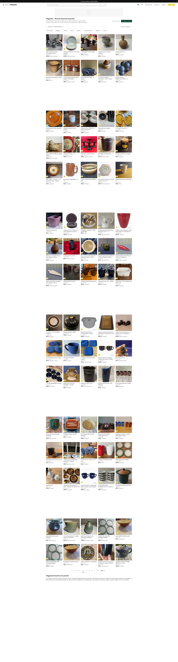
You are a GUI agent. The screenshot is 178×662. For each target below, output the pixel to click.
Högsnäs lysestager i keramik (87, 153)
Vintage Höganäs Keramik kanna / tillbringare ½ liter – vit (106, 231)
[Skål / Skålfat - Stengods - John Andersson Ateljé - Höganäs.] (54, 170)
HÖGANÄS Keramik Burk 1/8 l (104, 153)
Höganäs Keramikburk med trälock (123, 485)
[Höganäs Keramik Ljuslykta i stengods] (106, 42)
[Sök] (100, 5)
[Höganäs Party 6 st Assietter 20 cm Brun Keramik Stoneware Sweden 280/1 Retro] (71, 221)
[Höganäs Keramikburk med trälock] (124, 476)
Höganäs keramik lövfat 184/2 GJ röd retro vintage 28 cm (123, 256)
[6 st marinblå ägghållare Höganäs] (54, 374)
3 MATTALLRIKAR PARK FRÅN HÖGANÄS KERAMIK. (52, 562)
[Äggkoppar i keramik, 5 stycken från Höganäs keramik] (124, 424)
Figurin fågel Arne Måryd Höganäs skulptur (54, 154)
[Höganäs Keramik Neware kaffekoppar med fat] (106, 424)
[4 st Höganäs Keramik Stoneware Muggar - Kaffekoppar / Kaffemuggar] (71, 68)
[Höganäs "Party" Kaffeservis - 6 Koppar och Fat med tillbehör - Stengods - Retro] (124, 323)
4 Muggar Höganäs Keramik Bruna (88, 281)
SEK (142, 4)
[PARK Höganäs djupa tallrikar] (124, 450)
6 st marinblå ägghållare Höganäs (53, 383)
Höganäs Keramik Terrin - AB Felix (106, 281)
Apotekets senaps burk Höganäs (123, 153)
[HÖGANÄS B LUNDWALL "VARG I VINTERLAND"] (89, 221)
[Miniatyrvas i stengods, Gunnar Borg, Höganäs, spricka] (54, 246)
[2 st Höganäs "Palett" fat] (124, 119)
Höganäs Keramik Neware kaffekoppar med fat (104, 434)
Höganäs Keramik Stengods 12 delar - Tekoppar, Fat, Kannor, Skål (71, 486)
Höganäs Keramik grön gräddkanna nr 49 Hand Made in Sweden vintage (106, 256)
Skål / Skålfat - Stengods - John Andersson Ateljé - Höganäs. (53, 180)
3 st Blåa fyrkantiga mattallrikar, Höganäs (88, 358)
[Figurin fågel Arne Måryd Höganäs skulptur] (54, 144)
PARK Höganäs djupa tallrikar (122, 459)
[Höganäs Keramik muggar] (106, 119)
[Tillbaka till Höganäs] (47, 27)
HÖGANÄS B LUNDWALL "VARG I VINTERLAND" (88, 231)
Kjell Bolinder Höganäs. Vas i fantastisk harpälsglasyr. (87, 536)
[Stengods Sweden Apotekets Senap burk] (54, 424)
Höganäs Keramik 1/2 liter (86, 383)
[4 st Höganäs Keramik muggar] (89, 42)
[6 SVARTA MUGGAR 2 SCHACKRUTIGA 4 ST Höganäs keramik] (106, 476)
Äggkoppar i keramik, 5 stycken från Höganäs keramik (123, 434)
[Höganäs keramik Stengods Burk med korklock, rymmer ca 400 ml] (106, 552)
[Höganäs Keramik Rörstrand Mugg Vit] (124, 170)
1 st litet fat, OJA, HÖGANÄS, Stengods (53, 333)
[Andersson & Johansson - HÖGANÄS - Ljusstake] (71, 374)
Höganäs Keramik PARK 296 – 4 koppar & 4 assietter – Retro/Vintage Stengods (88, 129)
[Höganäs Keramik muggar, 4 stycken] (89, 68)
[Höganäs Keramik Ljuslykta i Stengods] (54, 526)
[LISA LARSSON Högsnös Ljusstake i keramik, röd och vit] (106, 170)
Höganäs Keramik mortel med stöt (54, 459)
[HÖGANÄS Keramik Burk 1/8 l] (106, 144)
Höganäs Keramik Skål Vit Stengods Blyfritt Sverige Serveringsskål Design (87, 333)
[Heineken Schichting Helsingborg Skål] (89, 170)
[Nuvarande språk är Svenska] (138, 5)
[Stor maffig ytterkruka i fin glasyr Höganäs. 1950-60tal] (71, 526)
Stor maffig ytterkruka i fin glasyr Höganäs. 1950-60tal (71, 536)
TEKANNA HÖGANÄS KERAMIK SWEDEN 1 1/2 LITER (123, 562)
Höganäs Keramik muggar (104, 128)
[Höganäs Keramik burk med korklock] (71, 119)
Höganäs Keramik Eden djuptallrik (53, 128)
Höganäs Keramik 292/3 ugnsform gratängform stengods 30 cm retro (106, 333)
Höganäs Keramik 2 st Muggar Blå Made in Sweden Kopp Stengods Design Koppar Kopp (88, 486)
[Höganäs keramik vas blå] (71, 246)
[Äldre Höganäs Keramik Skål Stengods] (89, 424)
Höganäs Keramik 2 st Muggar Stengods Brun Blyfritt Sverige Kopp (105, 358)
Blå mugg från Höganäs (68, 357)
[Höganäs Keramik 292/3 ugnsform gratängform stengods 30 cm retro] (106, 323)
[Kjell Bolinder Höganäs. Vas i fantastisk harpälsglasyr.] (89, 526)
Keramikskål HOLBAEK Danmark (123, 536)
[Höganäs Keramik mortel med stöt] (54, 450)
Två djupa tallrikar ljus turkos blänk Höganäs (71, 52)
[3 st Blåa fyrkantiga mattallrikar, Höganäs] (89, 348)
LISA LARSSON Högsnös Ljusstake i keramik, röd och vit (106, 180)
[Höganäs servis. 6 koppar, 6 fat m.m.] (89, 450)
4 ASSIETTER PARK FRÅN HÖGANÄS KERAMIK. (104, 536)
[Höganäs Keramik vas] (124, 42)
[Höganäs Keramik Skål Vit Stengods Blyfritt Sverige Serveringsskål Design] (89, 323)
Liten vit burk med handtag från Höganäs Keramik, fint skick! (88, 256)
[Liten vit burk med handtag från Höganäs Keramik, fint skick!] (89, 246)
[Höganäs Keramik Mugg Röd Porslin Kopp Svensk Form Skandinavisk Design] (124, 221)
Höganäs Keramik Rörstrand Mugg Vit (123, 180)
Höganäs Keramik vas (120, 51)
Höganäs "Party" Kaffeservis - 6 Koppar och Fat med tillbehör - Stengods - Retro (123, 333)
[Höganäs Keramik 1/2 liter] (89, 374)
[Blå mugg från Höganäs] (71, 348)
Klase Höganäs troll (120, 357)
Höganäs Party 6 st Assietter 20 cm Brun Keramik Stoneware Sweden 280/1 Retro (70, 231)
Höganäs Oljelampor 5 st (69, 153)
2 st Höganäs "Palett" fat (121, 128)
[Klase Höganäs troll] (124, 348)
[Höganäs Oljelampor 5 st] (71, 144)
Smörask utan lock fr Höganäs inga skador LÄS (124, 282)
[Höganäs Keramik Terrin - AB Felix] (106, 272)
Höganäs (50, 26)
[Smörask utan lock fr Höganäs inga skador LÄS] (124, 272)
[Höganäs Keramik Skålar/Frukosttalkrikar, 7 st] (124, 68)
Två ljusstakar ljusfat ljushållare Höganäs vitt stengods (70, 460)
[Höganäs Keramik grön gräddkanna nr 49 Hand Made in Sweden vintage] (106, 246)
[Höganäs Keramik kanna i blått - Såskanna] (106, 374)
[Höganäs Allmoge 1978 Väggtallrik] (89, 552)
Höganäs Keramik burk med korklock (69, 129)
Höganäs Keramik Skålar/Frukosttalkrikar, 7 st (122, 78)
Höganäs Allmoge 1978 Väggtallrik (89, 561)
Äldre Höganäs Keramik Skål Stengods (87, 434)
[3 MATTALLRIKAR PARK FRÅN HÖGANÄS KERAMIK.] (54, 552)
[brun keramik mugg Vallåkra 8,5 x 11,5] (71, 170)
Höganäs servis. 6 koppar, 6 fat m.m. (88, 460)
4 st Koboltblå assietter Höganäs (53, 357)
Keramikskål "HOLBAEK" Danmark (70, 561)
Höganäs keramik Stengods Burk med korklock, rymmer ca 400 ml (105, 562)
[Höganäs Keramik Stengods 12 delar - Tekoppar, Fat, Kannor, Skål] (71, 476)
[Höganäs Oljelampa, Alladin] (71, 323)
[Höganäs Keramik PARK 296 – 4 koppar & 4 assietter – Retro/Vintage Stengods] (89, 119)
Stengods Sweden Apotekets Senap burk (53, 434)
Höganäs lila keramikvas (51, 230)
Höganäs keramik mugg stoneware (54, 77)
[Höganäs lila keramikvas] (54, 221)
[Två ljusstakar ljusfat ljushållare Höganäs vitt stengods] (71, 450)
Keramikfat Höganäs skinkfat (70, 434)
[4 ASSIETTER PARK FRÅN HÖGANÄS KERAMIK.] (106, 526)
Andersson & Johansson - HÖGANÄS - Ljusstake (69, 384)
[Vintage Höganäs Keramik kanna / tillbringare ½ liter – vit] (106, 221)
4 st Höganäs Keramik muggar (88, 51)
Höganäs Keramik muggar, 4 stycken (87, 78)
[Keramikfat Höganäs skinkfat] (71, 424)
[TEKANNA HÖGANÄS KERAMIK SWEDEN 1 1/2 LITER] (124, 552)
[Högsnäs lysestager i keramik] (89, 144)
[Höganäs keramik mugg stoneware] (54, 68)
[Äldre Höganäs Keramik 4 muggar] (124, 374)
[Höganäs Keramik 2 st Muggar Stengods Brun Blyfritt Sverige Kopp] (106, 348)
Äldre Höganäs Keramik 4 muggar (123, 383)
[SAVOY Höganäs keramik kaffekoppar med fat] (54, 42)
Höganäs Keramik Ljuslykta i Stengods (52, 536)
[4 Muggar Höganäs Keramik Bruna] (89, 272)
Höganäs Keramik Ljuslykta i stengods (104, 52)
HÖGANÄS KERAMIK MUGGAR (105, 459)
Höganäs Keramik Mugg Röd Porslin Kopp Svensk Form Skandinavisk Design (124, 231)
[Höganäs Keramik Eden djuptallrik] (54, 119)
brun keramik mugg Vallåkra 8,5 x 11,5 (71, 180)
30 (97, 570)
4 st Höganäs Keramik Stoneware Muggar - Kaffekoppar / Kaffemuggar (71, 78)
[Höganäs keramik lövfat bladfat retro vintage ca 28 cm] (54, 272)
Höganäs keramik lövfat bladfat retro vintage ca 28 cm (53, 282)
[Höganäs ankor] (54, 476)
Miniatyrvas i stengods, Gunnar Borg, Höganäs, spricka (53, 256)
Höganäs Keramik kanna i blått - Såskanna (105, 384)
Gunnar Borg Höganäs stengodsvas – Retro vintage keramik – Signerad (105, 78)
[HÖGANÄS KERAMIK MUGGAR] (106, 450)
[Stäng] (177, 1)
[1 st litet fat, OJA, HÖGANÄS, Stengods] (54, 323)
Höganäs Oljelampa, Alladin (69, 332)
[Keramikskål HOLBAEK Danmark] (124, 526)
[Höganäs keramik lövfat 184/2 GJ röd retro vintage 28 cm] (124, 246)
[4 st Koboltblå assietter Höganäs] (54, 348)
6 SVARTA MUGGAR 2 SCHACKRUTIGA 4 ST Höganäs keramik (105, 486)
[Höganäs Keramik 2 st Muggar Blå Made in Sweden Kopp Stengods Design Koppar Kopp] (89, 476)
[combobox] (75, 5)
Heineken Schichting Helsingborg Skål (88, 180)
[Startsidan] (13, 5)
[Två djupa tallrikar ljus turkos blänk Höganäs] (71, 42)
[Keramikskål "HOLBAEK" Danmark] (71, 552)
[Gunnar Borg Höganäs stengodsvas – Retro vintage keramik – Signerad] (106, 68)
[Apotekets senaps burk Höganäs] (124, 144)
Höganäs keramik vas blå (69, 255)
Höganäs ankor (49, 485)
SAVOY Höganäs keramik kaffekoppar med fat (51, 52)
